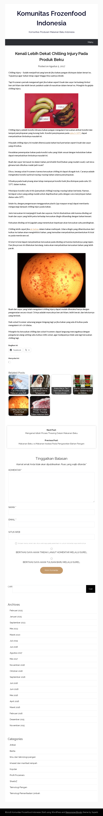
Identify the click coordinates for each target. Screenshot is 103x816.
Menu (90, 42)
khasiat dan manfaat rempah (23, 763)
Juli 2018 (14, 647)
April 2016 (14, 701)
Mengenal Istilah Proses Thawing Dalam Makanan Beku (51, 432)
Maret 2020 (15, 635)
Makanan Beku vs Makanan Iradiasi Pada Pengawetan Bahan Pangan (51, 442)
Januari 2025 (16, 616)
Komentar (15, 470)
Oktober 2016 (16, 671)
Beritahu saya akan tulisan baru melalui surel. (51, 562)
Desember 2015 (17, 719)
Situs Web (14, 532)
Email (12, 519)
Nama (12, 507)
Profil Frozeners (17, 775)
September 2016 (17, 677)
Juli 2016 (14, 683)
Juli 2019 (14, 641)
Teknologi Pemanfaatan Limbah (25, 793)
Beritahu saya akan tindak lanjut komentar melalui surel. (51, 552)
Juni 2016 (14, 689)
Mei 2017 (14, 659)
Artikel (13, 745)
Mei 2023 (14, 628)
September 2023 (17, 622)
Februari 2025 (16, 610)
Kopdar (13, 769)
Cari (10, 586)
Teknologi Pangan (18, 787)
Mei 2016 (14, 695)
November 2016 (17, 665)
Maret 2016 (15, 707)
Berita (12, 751)
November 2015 (17, 725)
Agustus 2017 (16, 653)
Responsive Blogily (74, 812)
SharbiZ (13, 781)
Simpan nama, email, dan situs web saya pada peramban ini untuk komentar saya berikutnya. (52, 543)
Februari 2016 (16, 713)
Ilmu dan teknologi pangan (23, 757)
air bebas (34, 229)
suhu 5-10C (75, 133)
